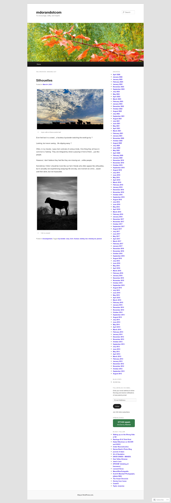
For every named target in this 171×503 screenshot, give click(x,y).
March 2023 (117, 99)
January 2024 (117, 84)
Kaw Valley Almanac (120, 459)
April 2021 (116, 128)
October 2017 (117, 224)
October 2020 (117, 141)
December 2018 (118, 189)
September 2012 (118, 371)
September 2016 (118, 256)
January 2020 (117, 158)
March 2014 (117, 329)
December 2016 (118, 248)
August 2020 (117, 143)
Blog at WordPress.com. (85, 495)
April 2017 (116, 239)
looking (82, 239)
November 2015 (118, 280)
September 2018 (118, 197)
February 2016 (118, 273)
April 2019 (116, 180)
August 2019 (117, 170)
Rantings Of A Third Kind (122, 439)
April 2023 (116, 96)
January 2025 (117, 79)
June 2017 (116, 234)
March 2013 (117, 356)
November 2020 (118, 138)
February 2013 (118, 359)
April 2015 (116, 297)
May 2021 (116, 126)
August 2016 (117, 258)
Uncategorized (47, 239)
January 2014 (117, 334)
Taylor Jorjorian (118, 486)
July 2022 (116, 114)
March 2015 (117, 300)
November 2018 (118, 192)
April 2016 (116, 268)
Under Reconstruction (121, 447)
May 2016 (116, 265)
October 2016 (117, 253)
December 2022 (118, 106)
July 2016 (116, 261)
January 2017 (117, 246)
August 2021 (117, 118)
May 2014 (116, 324)
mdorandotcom (49, 12)
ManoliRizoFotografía (120, 471)
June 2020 (116, 148)
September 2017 (118, 226)
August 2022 (117, 111)
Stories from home (119, 481)
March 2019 (117, 182)
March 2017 (117, 241)
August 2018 (117, 199)
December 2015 (118, 278)
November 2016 (118, 251)
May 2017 (116, 236)
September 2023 (118, 89)
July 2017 (116, 231)
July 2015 (116, 290)
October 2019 (117, 165)
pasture (99, 239)
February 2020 (118, 155)
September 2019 (118, 167)
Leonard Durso (118, 469)
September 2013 (118, 344)
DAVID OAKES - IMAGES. (122, 456)
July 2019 (116, 172)
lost (86, 239)
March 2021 (117, 131)
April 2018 (116, 209)
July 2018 (116, 202)
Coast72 (116, 483)
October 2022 (117, 109)
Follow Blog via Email (121, 388)
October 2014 (117, 312)
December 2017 (118, 219)
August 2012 (117, 373)
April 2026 (116, 74)
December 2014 (118, 307)
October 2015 (117, 283)
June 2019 (116, 175)
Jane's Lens (117, 461)
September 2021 (118, 116)
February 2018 (118, 214)
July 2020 (116, 145)
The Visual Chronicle (120, 478)
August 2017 (117, 229)
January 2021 (117, 136)
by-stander (61, 239)
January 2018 (117, 217)
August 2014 (117, 317)
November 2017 (118, 221)
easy (67, 239)
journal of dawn (118, 452)
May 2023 (116, 94)
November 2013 (118, 339)
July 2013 (116, 346)
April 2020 (116, 153)
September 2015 (118, 285)
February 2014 (118, 332)
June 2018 (116, 204)
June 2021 (116, 123)
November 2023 (118, 87)
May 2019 (116, 177)
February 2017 (118, 243)
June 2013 (116, 349)
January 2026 (117, 77)
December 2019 (118, 160)
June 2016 (116, 263)
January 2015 (117, 305)
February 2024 (118, 82)
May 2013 (116, 351)
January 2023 (117, 104)
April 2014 (116, 327)
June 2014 (116, 322)
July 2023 (116, 91)
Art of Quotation (118, 454)
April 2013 (116, 354)
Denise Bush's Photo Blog (122, 449)
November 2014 (118, 310)
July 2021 (116, 121)
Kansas (76, 239)
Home (39, 64)
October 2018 (117, 194)
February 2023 (118, 101)
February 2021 (118, 133)
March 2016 (117, 270)
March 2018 (117, 212)
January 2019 (117, 187)
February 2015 (118, 302)
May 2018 (116, 207)
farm (71, 239)
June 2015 (116, 293)
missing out (92, 239)
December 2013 (118, 337)
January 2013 (117, 361)
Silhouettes (44, 80)
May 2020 (116, 150)
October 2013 (117, 342)
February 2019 (118, 185)
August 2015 (117, 288)
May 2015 (116, 295)
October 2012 (117, 369)
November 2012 (118, 366)
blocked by (126, 424)
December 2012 (118, 364)
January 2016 (117, 275)
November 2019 (118, 163)
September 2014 (118, 315)
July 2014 (116, 319)
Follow (117, 406)
